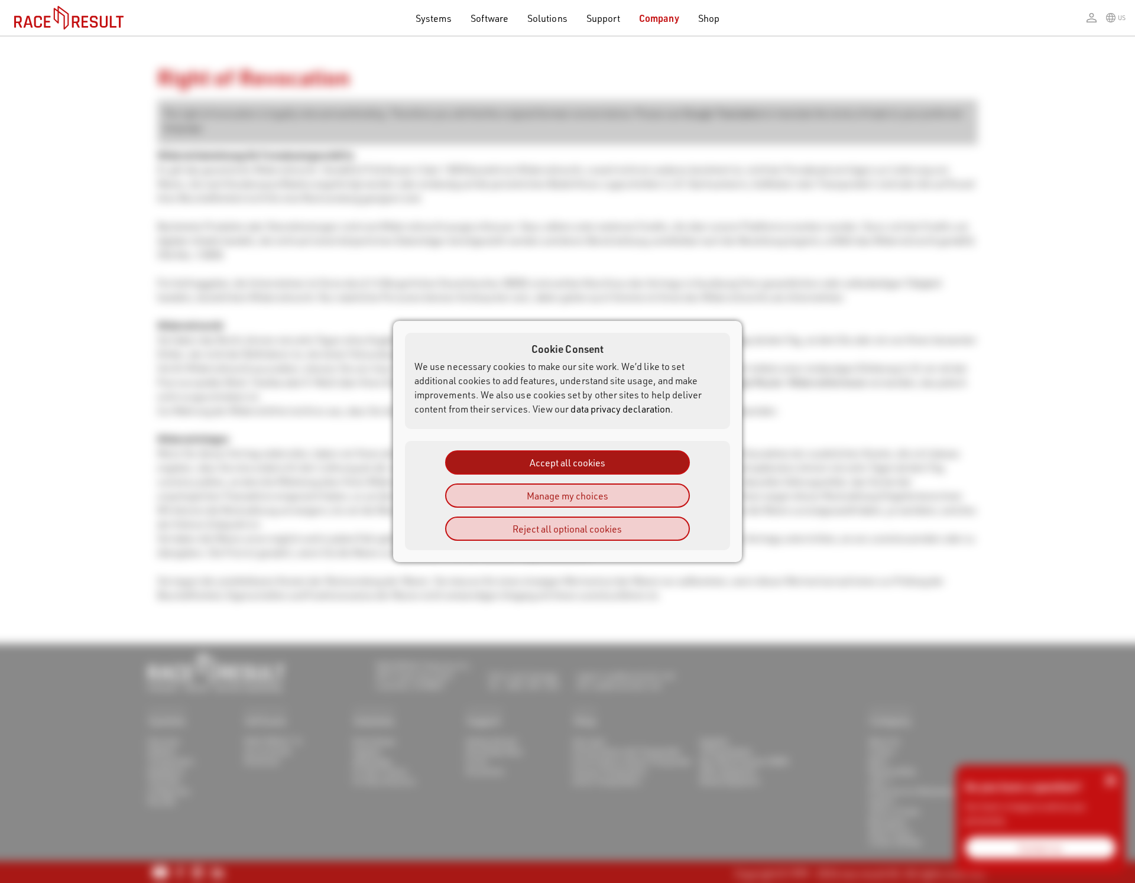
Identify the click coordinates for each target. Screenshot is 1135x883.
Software (490, 18)
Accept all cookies (567, 462)
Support (603, 18)
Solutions (547, 18)
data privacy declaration (620, 408)
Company (659, 18)
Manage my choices (567, 495)
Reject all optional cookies (567, 528)
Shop (708, 18)
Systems (433, 18)
